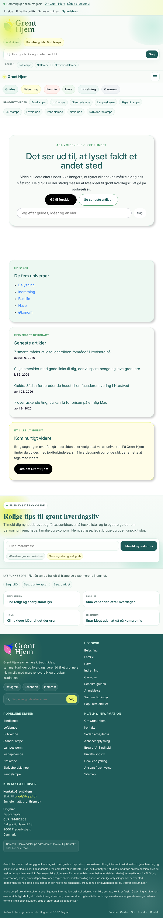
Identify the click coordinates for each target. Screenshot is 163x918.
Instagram (12, 687)
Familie (51, 89)
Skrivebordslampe (66, 65)
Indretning (88, 89)
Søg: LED (12, 584)
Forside (8, 11)
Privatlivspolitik (25, 11)
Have (68, 89)
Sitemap (90, 774)
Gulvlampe (13, 112)
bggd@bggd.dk (25, 796)
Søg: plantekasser (36, 584)
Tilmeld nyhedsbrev (138, 546)
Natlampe (43, 65)
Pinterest (50, 687)
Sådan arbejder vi (78, 3)
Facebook (31, 687)
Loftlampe (25, 65)
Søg (152, 54)
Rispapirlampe (130, 102)
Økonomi (111, 89)
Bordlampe (38, 102)
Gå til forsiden (61, 200)
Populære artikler (96, 704)
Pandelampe (55, 112)
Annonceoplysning (97, 741)
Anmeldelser (92, 690)
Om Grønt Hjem (55, 3)
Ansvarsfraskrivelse (97, 767)
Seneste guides (48, 11)
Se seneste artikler (98, 200)
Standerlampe (81, 102)
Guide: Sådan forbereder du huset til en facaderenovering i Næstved (71, 385)
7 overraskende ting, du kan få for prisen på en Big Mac (60, 402)
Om (133, 912)
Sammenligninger (96, 697)
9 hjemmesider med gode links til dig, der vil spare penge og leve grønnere (77, 369)
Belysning (31, 89)
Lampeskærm (106, 102)
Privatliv (143, 912)
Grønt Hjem (17, 77)
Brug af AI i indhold (97, 747)
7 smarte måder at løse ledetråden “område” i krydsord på (62, 352)
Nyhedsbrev (70, 11)
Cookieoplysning (95, 761)
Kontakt (89, 727)
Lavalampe (33, 112)
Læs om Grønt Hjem (33, 469)
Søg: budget (62, 584)
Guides (14, 42)
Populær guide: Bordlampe (43, 42)
